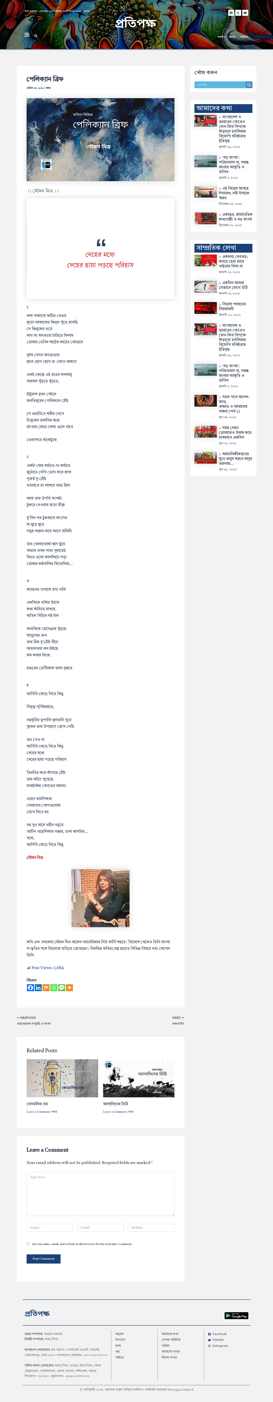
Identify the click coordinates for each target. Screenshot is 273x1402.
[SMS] (61, 987)
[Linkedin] (38, 987)
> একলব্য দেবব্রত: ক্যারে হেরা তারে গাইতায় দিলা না (233, 262)
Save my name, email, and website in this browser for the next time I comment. (82, 1244)
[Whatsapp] (53, 987)
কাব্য (48, 88)
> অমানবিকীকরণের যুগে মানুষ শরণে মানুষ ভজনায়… (235, 459)
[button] (36, 35)
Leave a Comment (38, 1112)
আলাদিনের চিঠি (115, 1104)
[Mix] (46, 987)
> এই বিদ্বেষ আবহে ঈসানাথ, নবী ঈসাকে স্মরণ (234, 193)
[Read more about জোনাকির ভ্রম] (62, 1078)
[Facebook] (30, 987)
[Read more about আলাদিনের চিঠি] (139, 1078)
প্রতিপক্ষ (135, 24)
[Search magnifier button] (249, 84)
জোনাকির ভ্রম (37, 1104)
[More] (69, 987)
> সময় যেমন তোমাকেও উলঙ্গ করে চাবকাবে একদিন (235, 433)
